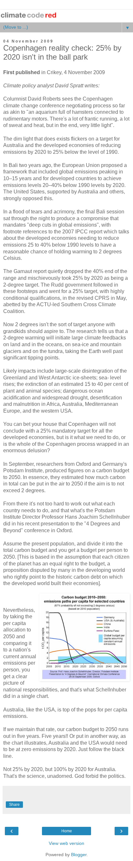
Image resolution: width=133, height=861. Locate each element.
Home (66, 831)
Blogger (79, 854)
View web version (66, 843)
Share (14, 804)
